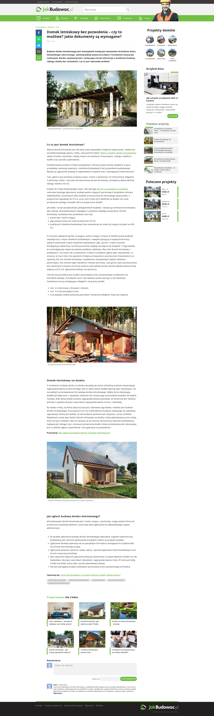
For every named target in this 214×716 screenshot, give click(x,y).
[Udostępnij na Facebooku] (39, 33)
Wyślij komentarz (128, 679)
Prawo (147, 18)
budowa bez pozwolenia (57, 580)
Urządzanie (127, 18)
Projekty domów (43, 2)
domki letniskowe (98, 580)
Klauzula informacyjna (73, 705)
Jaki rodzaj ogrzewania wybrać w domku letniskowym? (84, 432)
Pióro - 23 (165, 189)
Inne (57, 27)
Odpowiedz (57, 693)
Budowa (64, 18)
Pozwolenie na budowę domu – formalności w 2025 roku (165, 131)
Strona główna (41, 27)
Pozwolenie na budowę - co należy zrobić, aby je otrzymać (164, 170)
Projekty (45, 18)
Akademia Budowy (71, 2)
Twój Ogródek (57, 2)
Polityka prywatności (53, 705)
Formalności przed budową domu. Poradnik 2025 (164, 160)
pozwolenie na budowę (116, 580)
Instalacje (84, 18)
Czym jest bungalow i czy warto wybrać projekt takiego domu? (90, 575)
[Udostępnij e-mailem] (39, 51)
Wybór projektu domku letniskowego (118, 153)
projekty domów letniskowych (59, 583)
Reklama (99, 705)
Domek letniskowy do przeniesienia (162, 140)
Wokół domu (105, 18)
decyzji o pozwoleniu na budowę (112, 189)
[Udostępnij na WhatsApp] (39, 39)
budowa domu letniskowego (78, 580)
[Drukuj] (39, 45)
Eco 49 (164, 213)
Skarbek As (166, 201)
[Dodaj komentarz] (39, 57)
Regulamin (89, 705)
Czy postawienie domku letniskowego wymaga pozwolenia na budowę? (163, 150)
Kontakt (39, 705)
